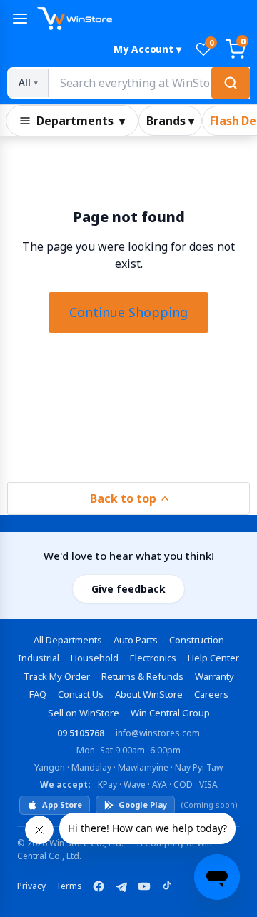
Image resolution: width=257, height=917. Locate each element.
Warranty (214, 676)
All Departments (68, 639)
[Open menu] (20, 18)
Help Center (213, 657)
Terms (69, 886)
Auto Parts (136, 639)
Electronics (153, 657)
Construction (196, 639)
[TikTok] (167, 886)
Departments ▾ (80, 121)
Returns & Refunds (142, 676)
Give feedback (128, 589)
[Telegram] (121, 886)
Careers (211, 694)
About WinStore (149, 694)
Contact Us (81, 694)
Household (95, 657)
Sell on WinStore (83, 712)
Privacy (31, 886)
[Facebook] (98, 886)
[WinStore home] (143, 18)
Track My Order (57, 676)
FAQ (37, 694)
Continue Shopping (128, 312)
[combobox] (148, 83)
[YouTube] (144, 886)
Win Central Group (170, 712)
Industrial (38, 657)
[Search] (230, 83)
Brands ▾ (170, 121)
